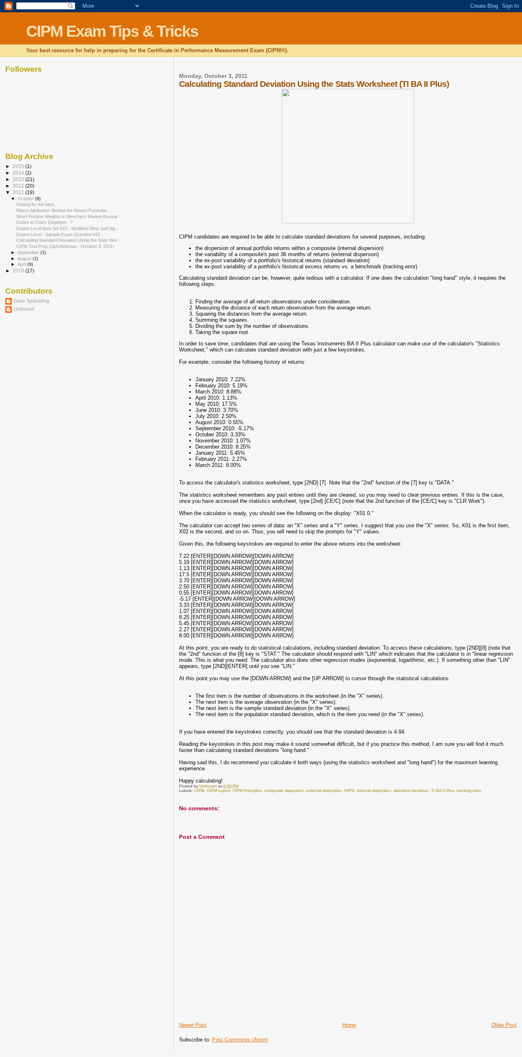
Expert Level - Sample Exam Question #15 (58, 234)
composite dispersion (284, 790)
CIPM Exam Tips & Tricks (112, 31)
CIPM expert (218, 790)
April (22, 264)
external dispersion (324, 790)
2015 (19, 166)
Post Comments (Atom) (240, 1040)
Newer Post (192, 1025)
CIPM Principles (247, 790)
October (26, 198)
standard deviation (411, 790)
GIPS (349, 790)
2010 (19, 270)
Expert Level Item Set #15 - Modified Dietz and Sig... (67, 228)
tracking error (469, 790)
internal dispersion (374, 790)
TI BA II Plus (442, 790)
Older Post (504, 1025)
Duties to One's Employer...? (44, 222)
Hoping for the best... (37, 204)
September (29, 252)
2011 (19, 192)
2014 (19, 172)
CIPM (199, 790)
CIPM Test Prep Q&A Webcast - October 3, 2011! (65, 246)
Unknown (24, 309)
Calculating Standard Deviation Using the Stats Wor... (68, 240)
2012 (19, 185)
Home (349, 1025)
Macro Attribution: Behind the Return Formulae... (63, 210)
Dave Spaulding (31, 300)
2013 (19, 179)
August (25, 258)
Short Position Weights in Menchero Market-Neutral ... (69, 216)
